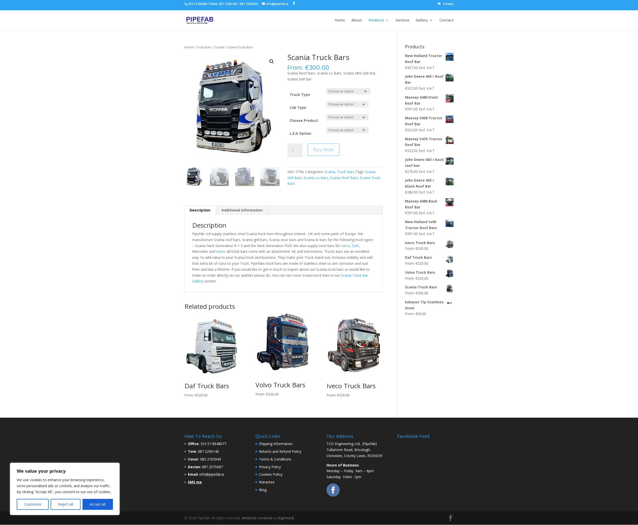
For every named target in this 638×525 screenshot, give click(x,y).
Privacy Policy (270, 466)
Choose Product (304, 120)
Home (340, 20)
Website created (257, 518)
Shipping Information (276, 443)
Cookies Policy (270, 474)
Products (376, 20)
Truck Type (300, 94)
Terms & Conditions (275, 459)
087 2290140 (228, 4)
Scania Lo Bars (316, 177)
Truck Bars (204, 47)
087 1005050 (249, 4)
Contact (446, 20)
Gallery (422, 20)
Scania (219, 47)
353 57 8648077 (199, 4)
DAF (355, 245)
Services (402, 20)
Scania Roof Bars (344, 177)
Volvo (220, 251)
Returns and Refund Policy (280, 451)
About (356, 20)
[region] (65, 489)
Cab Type (298, 107)
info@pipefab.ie (277, 4)
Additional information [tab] (242, 210)
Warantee (267, 482)
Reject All (65, 504)
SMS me (195, 482)
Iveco (345, 245)
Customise (32, 504)
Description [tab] (200, 210)
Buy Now (323, 149)
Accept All (97, 504)
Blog (262, 489)
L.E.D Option (300, 133)
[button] (271, 61)
